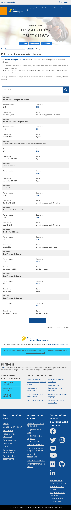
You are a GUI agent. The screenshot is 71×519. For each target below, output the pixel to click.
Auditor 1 (6, 188)
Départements (58, 8)
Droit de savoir (29, 507)
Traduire (65, 2)
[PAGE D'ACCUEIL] (1, 49)
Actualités (67, 8)
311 (4, 368)
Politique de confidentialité (44, 507)
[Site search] (38, 15)
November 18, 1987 (10, 181)
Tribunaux (8, 430)
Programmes (49, 8)
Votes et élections (31, 455)
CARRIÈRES (30, 49)
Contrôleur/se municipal (9, 441)
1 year (38, 137)
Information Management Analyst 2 (16, 100)
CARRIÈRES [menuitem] (34, 43)
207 (4, 151)
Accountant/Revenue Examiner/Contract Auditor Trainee (24, 144)
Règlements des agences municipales (34, 438)
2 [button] (30, 320)
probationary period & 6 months (48, 115)
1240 (4, 129)
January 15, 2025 (9, 115)
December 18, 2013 (10, 269)
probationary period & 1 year (46, 247)
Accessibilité (59, 507)
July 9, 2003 (7, 291)
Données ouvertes (36, 460)
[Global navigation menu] (3, 11)
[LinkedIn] (54, 474)
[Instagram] (64, 441)
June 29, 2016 (7, 137)
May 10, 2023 (7, 225)
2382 (4, 217)
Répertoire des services (57, 488)
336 (4, 283)
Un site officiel (7, 2)
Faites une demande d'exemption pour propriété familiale (36, 381)
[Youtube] (55, 456)
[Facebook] (54, 432)
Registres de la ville (34, 431)
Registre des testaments (9, 457)
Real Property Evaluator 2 (12, 298)
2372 (4, 195)
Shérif (6, 446)
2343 (4, 239)
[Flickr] (54, 465)
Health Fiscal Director (11, 232)
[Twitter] (54, 441)
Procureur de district (9, 435)
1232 (4, 261)
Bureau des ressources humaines (15, 49)
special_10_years (42, 269)
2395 (4, 107)
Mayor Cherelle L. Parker (29, 9)
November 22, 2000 (10, 159)
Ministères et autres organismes (59, 481)
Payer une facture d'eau (35, 401)
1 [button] (26, 320)
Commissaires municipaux (9, 451)
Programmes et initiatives (57, 494)
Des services (39, 8)
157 (4, 173)
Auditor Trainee (9, 166)
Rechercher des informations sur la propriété (55, 388)
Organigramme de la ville (36, 465)
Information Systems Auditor (14, 210)
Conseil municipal (11, 426)
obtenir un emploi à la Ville (15, 60)
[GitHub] (63, 465)
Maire (6, 423)
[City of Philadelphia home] (17, 11)
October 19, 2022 (9, 203)
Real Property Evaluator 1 (12, 254)
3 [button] (34, 320)
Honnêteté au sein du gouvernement (36, 449)
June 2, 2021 (7, 247)
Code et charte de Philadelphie (35, 424)
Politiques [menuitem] (46, 43)
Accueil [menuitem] (24, 43)
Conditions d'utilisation (15, 507)
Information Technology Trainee (15, 122)
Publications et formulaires (57, 500)
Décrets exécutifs (35, 444)
